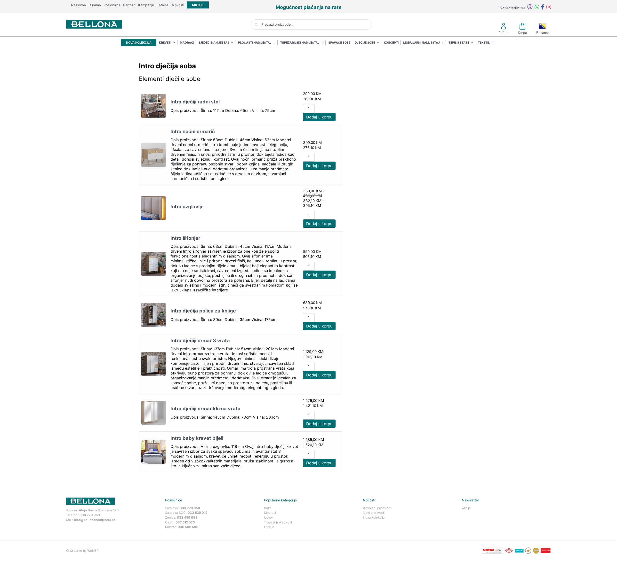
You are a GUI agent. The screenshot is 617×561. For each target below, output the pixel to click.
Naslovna (78, 5)
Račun (503, 33)
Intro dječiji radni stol (195, 102)
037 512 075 (185, 522)
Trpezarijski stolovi (278, 522)
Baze (268, 508)
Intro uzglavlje (187, 207)
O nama (94, 5)
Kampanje (146, 5)
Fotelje (269, 527)
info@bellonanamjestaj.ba (95, 520)
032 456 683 (187, 517)
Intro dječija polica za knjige (203, 311)
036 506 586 (188, 527)
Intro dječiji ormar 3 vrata (200, 340)
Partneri (129, 5)
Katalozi (163, 5)
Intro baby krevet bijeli (196, 438)
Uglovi (268, 517)
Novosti (178, 5)
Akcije (466, 508)
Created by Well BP (84, 551)
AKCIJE (198, 5)
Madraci (270, 512)
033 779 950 (90, 515)
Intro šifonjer (185, 238)
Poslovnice (112, 5)
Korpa (522, 33)
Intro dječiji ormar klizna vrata (205, 409)
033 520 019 (198, 512)
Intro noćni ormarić (192, 131)
